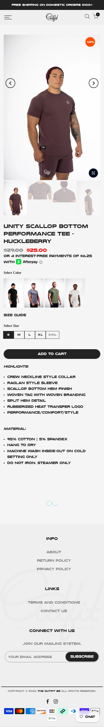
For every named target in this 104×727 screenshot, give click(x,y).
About (53, 552)
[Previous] (10, 83)
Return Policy (54, 561)
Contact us (54, 611)
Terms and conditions (54, 603)
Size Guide (15, 315)
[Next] (93, 83)
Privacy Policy (54, 569)
